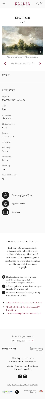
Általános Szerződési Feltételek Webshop (22, 366)
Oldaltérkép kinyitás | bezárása (22, 358)
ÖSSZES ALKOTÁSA (23, 63)
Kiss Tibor (22, 18)
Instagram (25, 376)
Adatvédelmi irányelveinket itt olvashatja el (23, 313)
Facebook (20, 376)
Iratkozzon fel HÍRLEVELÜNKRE (22, 361)
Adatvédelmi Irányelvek (22, 369)
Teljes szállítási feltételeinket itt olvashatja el (24, 302)
